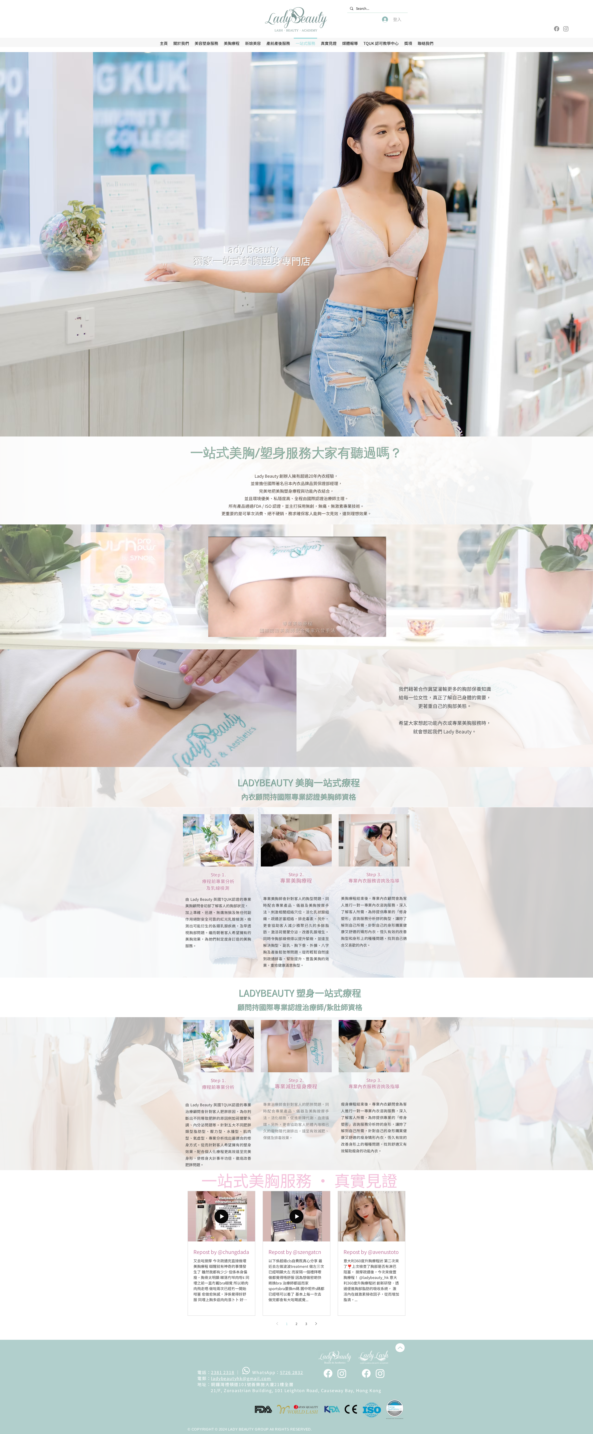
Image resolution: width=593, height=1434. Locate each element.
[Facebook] (556, 28)
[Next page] (316, 1323)
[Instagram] (565, 28)
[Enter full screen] (380, 631)
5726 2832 (291, 1372)
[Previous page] (277, 1323)
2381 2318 (222, 1372)
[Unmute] (222, 631)
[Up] (400, 1347)
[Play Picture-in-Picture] (372, 631)
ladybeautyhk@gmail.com (241, 1378)
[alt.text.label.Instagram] (342, 1373)
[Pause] (214, 631)
